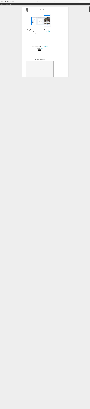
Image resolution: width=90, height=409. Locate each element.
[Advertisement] (59, 24)
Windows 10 (45, 41)
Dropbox (41, 48)
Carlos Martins (45, 46)
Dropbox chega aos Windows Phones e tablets (39, 10)
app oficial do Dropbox (48, 31)
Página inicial (8, 4)
